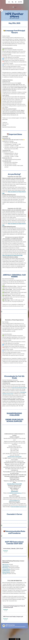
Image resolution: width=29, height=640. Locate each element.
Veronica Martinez (6, 569)
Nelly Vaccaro (5, 564)
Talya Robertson (6, 566)
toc (1, 10)
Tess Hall (4, 573)
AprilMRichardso (6, 570)
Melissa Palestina (6, 572)
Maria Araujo (5, 567)
